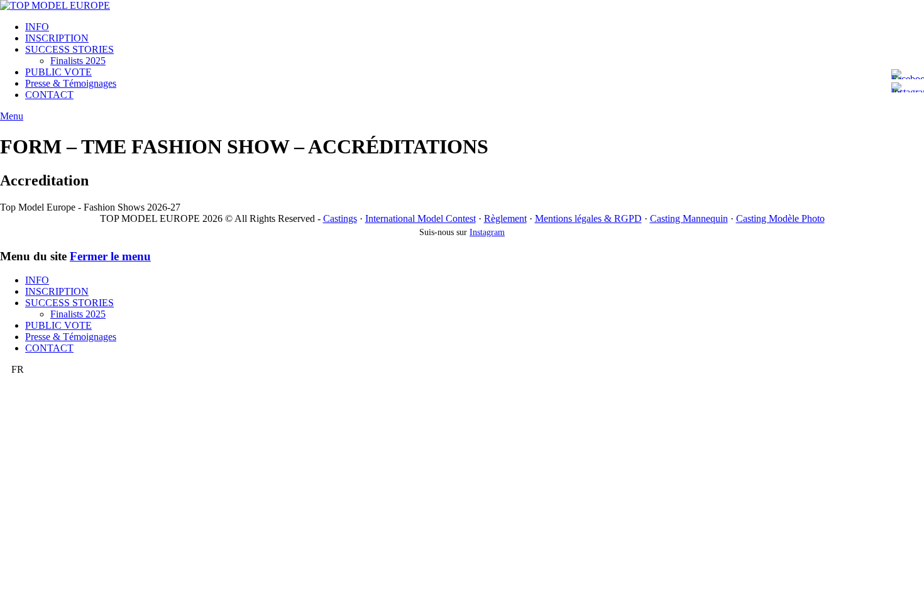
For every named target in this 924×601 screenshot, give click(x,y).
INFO (37, 26)
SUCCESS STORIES (69, 49)
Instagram (487, 232)
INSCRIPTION (57, 38)
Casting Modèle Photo (780, 218)
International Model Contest (420, 218)
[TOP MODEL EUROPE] (55, 5)
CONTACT (49, 94)
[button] (462, 369)
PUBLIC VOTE (58, 72)
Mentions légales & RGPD (588, 218)
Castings (340, 218)
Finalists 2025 (78, 60)
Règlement (505, 218)
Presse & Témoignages (70, 83)
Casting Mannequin (689, 218)
